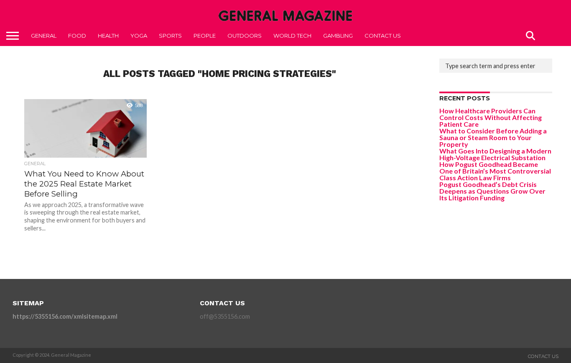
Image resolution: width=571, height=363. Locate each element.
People (205, 35)
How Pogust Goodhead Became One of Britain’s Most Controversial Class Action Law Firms (495, 171)
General (43, 35)
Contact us (383, 35)
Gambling (338, 35)
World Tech (292, 35)
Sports (170, 35)
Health (108, 35)
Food (77, 35)
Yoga (138, 35)
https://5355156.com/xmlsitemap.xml (65, 316)
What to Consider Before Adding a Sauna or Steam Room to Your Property (493, 137)
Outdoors (244, 35)
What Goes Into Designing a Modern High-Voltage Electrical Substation (495, 154)
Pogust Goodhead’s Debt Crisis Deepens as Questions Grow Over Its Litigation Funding (492, 191)
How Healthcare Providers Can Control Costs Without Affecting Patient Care (490, 117)
